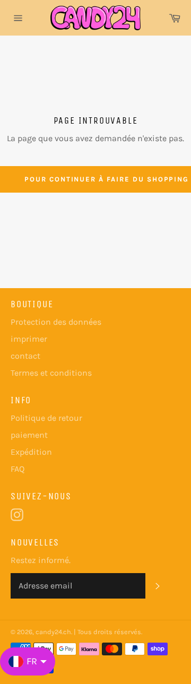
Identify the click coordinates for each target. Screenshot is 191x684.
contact (25, 356)
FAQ (17, 469)
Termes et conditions (51, 373)
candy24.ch (53, 632)
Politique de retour (46, 418)
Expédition (31, 452)
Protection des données (56, 322)
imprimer (29, 339)
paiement (29, 435)
